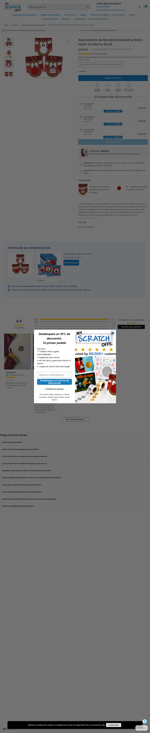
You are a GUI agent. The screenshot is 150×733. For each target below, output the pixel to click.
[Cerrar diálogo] (113, 333)
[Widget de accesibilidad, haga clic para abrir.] (144, 721)
